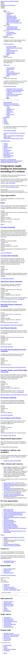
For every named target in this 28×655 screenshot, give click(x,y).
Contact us (6, 585)
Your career (6, 151)
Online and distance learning (10, 621)
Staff (5, 607)
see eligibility (21, 299)
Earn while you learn (8, 153)
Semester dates (7, 640)
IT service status (7, 638)
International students (9, 155)
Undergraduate (7, 617)
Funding (6, 146)
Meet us (5, 149)
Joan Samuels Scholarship (10, 521)
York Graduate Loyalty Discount (11, 418)
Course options (7, 157)
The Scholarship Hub (9, 497)
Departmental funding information (10, 447)
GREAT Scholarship (8, 516)
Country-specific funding (9, 568)
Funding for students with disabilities (12, 460)
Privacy (5, 646)
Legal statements (7, 645)
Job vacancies (7, 637)
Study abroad (7, 154)
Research (6, 36)
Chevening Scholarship (8, 227)
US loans (6, 542)
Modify (5, 653)
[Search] (16, 594)
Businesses (6, 609)
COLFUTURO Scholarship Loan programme (14, 512)
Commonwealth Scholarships (10, 484)
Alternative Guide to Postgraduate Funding (14, 495)
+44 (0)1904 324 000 (9, 562)
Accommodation (7, 150)
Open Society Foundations (7, 487)
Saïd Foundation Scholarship (10, 525)
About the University (9, 633)
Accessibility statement (13, 1)
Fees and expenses (8, 147)
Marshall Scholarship (9, 522)
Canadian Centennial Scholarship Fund (13, 513)
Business (6, 56)
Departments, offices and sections (11, 634)
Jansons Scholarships (9, 520)
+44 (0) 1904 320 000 (9, 587)
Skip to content (4, 1)
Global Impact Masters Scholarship (11, 281)
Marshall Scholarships (9, 485)
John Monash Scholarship (9, 328)
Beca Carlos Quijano (8, 510)
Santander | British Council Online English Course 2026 (14, 394)
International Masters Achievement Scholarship (12, 325)
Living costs (6, 571)
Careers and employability (10, 624)
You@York (3, 557)
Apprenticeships (7, 623)
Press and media (7, 611)
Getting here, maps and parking (11, 636)
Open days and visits (8, 627)
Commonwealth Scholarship (9, 255)
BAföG (3, 203)
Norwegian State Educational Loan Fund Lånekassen (13, 367)
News (5, 118)
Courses (5, 143)
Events (5, 120)
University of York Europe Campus (12, 590)
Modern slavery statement (10, 649)
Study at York (7, 159)
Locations (6, 122)
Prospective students (8, 601)
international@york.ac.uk (10, 561)
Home (2, 159)
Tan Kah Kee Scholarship (8, 397)
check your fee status (10, 183)
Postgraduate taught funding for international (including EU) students (11, 161)
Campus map (7, 584)
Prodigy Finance (7, 467)
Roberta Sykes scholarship (10, 524)
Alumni (5, 121)
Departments (7, 117)
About (5, 77)
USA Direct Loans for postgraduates (12, 493)
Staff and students (8, 102)
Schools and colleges (8, 605)
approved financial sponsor (12, 187)
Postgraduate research (9, 620)
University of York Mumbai (10, 588)
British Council (7, 483)
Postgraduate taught (5, 141)
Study (5, 10)
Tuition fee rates (7, 570)
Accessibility (7, 650)
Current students (7, 603)
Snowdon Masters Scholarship (11, 489)
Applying (6, 144)
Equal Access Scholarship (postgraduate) (13, 514)
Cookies (5, 647)
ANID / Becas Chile (8, 509)
